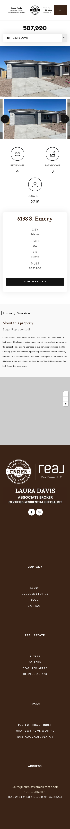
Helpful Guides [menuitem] (35, 674)
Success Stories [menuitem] (35, 594)
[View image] (35, 119)
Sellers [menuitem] (35, 662)
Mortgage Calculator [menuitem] (35, 736)
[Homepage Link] (35, 471)
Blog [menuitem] (35, 599)
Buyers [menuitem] (35, 656)
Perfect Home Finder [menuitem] (35, 725)
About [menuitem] (35, 588)
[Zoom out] (65, 398)
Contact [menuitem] (35, 605)
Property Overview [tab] (16, 313)
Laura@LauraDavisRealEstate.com (35, 787)
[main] (35, 233)
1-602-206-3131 (35, 792)
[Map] (35, 411)
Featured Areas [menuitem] (35, 668)
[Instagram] (39, 512)
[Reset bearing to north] (65, 403)
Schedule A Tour (35, 281)
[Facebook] (31, 512)
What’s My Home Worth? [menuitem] (35, 730)
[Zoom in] (65, 393)
